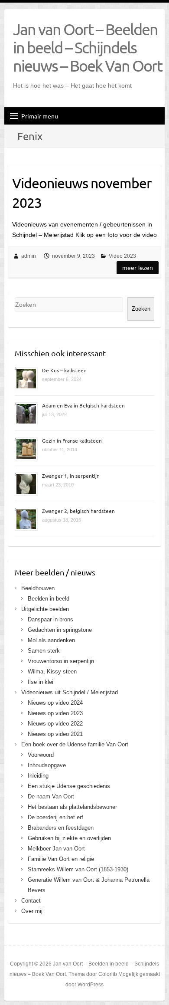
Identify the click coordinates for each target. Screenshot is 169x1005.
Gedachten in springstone (60, 630)
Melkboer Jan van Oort (56, 848)
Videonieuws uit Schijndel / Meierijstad (69, 692)
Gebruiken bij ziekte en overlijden (69, 838)
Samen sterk (44, 650)
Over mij (31, 911)
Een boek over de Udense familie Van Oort (74, 744)
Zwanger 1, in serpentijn (71, 475)
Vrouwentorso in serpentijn (61, 661)
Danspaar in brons (50, 619)
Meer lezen (137, 267)
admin (28, 256)
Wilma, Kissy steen (52, 671)
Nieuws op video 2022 (55, 723)
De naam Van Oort (51, 796)
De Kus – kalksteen (64, 370)
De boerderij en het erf (55, 817)
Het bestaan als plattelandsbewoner (72, 807)
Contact (31, 900)
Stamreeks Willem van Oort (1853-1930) (78, 869)
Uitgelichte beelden (45, 609)
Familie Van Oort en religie (61, 859)
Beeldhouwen (38, 588)
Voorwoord (41, 755)
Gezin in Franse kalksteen (72, 440)
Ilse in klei (40, 682)
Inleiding (38, 775)
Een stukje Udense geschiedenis (69, 786)
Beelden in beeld (48, 598)
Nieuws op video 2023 (55, 713)
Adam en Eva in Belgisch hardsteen (83, 405)
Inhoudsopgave (47, 765)
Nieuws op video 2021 (55, 734)
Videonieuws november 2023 (81, 192)
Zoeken (141, 308)
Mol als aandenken (51, 640)
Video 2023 (122, 256)
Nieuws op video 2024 (55, 703)
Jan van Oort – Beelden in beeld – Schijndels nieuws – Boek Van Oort (87, 47)
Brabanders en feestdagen (61, 827)
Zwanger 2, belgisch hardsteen (78, 510)
